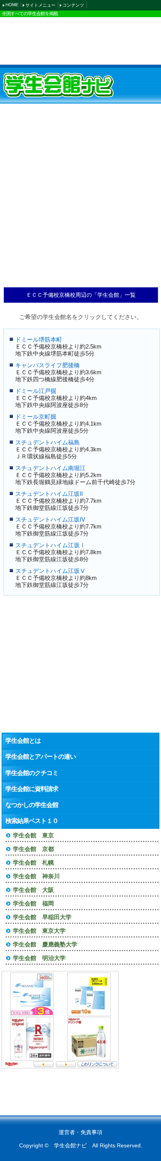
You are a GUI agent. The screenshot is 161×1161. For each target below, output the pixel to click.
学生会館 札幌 (33, 862)
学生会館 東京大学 (39, 930)
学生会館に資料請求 (31, 789)
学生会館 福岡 (33, 903)
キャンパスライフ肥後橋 (47, 365)
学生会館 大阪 (33, 889)
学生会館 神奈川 (36, 876)
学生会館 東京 (33, 835)
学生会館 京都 (33, 849)
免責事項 (91, 1132)
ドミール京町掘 (35, 416)
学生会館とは (23, 740)
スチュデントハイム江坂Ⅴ (50, 570)
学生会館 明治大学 (39, 958)
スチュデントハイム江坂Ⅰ (50, 545)
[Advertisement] (80, 40)
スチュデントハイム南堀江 (50, 468)
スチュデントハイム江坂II (49, 493)
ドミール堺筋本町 (38, 339)
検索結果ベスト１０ (31, 820)
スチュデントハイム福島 (47, 442)
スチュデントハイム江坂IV (50, 519)
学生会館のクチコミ (31, 773)
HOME (11, 4)
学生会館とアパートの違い (40, 756)
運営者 (67, 1132)
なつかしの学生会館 (31, 805)
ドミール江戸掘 (35, 391)
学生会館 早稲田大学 (42, 917)
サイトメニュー (40, 5)
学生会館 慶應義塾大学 (45, 944)
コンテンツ (73, 5)
